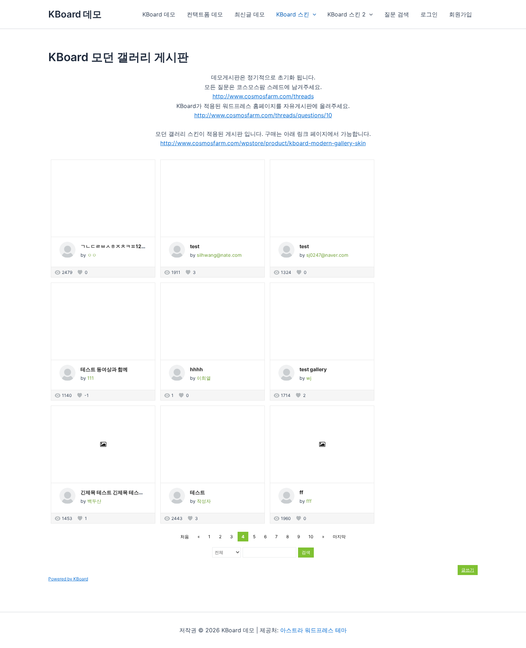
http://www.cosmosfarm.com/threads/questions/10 (263, 115)
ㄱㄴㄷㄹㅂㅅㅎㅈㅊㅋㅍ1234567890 (124, 246)
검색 (306, 552)
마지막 (339, 536)
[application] (312, 14)
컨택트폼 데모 (205, 14)
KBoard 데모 (75, 14)
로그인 (429, 14)
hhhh (196, 369)
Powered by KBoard (68, 578)
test (194, 246)
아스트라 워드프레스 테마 (313, 630)
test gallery (313, 369)
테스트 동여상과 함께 (104, 369)
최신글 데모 (249, 14)
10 (310, 536)
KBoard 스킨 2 (346, 14)
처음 (184, 536)
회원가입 (460, 14)
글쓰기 (467, 570)
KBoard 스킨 (292, 14)
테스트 (197, 492)
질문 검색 (396, 14)
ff (301, 492)
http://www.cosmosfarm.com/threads (263, 96)
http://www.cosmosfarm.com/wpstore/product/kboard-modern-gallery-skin (263, 143)
